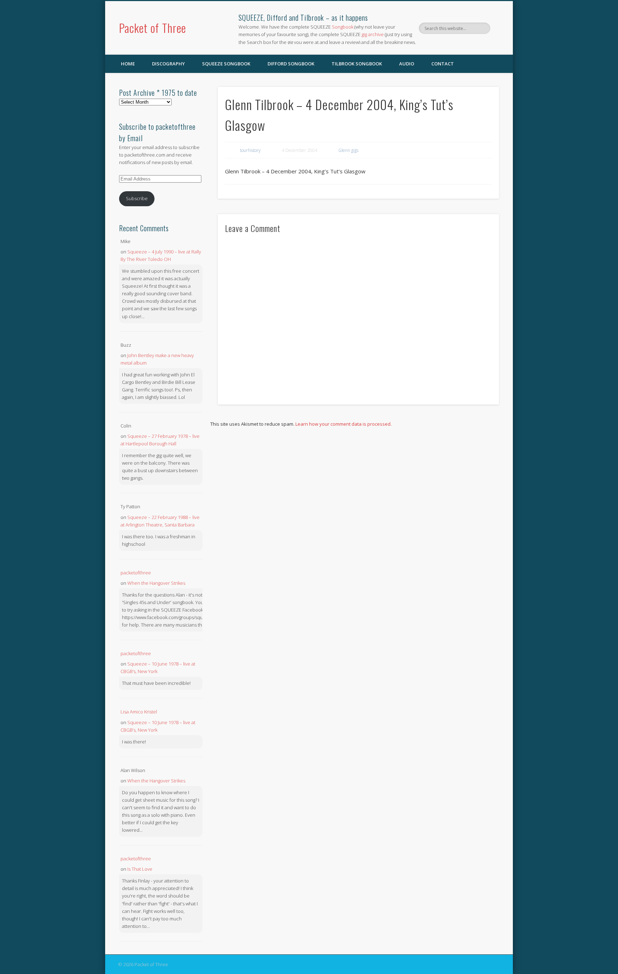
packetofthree (136, 572)
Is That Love (139, 869)
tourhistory (250, 150)
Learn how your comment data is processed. (343, 424)
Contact (442, 63)
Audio (406, 63)
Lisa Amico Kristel (139, 711)
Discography (168, 63)
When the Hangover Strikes (156, 583)
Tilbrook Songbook (357, 63)
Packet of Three (152, 27)
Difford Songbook (291, 63)
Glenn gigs (348, 150)
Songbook (342, 27)
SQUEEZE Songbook (226, 63)
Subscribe (137, 198)
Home (128, 63)
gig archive (373, 34)
